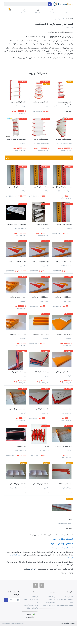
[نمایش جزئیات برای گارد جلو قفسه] (16, 434)
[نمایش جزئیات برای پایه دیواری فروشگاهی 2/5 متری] (61, 175)
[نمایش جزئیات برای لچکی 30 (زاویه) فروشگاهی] (61, 285)
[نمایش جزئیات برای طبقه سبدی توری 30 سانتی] (61, 434)
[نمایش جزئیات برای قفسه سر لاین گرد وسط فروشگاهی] (61, 90)
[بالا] (72, 19)
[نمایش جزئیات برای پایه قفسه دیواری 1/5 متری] (16, 175)
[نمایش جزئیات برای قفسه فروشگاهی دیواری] (16, 90)
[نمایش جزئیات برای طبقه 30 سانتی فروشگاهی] (61, 322)
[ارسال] (6, 600)
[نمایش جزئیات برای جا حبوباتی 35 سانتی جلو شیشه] (16, 212)
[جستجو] (50, 4)
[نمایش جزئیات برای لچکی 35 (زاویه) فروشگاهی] (39, 250)
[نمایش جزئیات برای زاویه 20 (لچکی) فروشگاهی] (61, 250)
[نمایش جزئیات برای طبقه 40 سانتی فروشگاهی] (61, 360)
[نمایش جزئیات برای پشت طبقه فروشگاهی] (39, 397)
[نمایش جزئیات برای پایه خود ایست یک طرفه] (39, 360)
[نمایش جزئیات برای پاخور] (61, 507)
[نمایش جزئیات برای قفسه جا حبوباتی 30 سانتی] (39, 472)
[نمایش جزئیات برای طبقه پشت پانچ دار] (61, 397)
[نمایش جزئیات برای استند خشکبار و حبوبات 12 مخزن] (16, 127)
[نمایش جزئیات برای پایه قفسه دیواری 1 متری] (39, 175)
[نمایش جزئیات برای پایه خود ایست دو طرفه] (16, 360)
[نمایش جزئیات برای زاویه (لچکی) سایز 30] (61, 472)
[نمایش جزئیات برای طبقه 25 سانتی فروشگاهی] (39, 322)
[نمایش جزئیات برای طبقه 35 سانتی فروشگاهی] (16, 322)
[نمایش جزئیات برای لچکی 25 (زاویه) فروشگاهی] (39, 285)
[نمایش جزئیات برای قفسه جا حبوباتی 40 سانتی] (16, 472)
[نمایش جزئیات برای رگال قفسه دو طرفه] (39, 212)
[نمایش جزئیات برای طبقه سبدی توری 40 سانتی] (16, 397)
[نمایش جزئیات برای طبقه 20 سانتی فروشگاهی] (16, 285)
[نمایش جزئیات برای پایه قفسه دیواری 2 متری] (61, 212)
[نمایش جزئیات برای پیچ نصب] (39, 434)
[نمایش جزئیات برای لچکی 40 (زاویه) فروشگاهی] (16, 250)
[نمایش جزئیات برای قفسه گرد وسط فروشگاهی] (39, 90)
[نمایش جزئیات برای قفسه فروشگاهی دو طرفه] (39, 127)
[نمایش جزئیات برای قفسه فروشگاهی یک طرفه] (61, 127)
